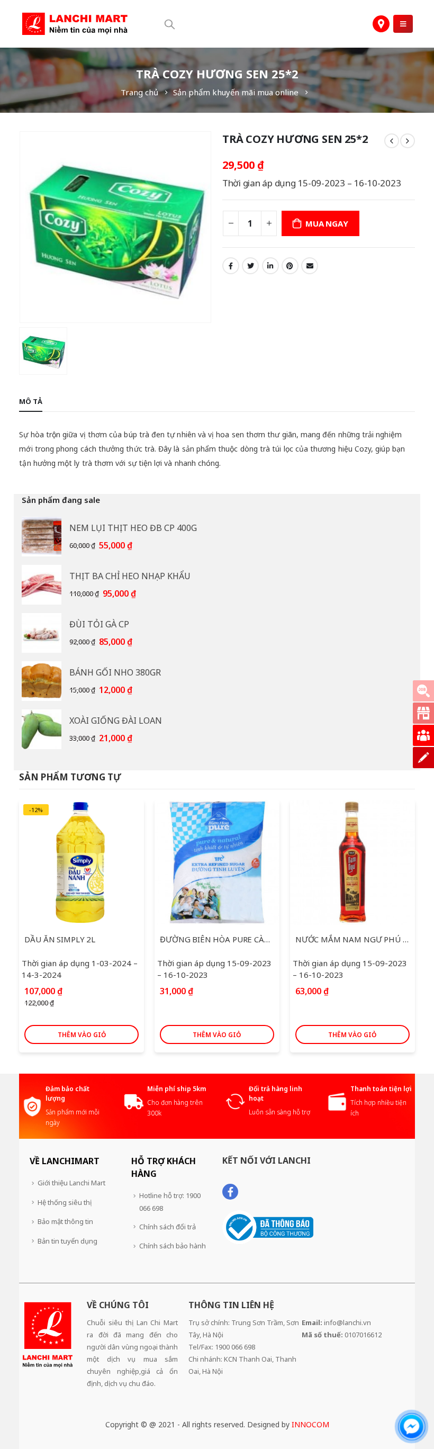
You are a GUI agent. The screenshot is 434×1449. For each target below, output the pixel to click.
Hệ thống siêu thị (65, 1202)
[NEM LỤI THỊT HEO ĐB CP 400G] (41, 536)
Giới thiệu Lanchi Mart (71, 1182)
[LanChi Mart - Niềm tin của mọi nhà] (75, 24)
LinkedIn (270, 265)
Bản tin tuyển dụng (67, 1241)
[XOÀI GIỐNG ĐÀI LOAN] (41, 729)
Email (309, 265)
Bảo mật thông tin (65, 1221)
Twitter (250, 265)
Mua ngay (326, 223)
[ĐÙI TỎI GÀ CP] (41, 633)
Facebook (230, 265)
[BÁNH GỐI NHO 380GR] (41, 681)
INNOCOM (310, 1424)
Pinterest (290, 265)
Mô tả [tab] (30, 401)
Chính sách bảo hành (172, 1245)
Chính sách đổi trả (167, 1226)
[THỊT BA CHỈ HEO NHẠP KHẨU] (41, 585)
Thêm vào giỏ (82, 1034)
